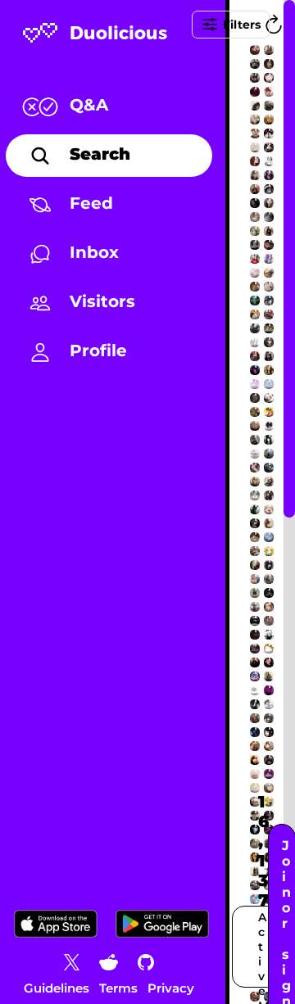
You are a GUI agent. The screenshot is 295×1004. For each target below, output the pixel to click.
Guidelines (56, 988)
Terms (118, 988)
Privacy (171, 988)
